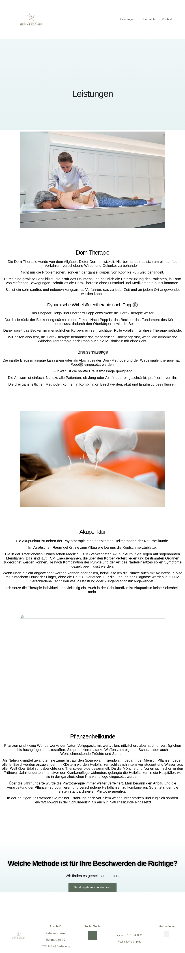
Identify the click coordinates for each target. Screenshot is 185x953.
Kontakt (167, 19)
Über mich (148, 19)
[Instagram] (92, 935)
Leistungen (127, 19)
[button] (166, 934)
